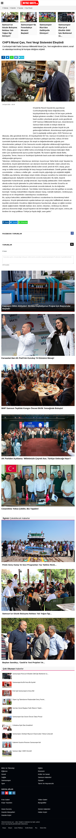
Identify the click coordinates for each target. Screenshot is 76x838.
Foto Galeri (5, 800)
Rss (36, 828)
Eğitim (40, 768)
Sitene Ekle (43, 828)
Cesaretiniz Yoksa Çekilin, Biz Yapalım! (20, 509)
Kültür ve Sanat (44, 774)
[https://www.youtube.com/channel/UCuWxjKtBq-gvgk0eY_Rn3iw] (6, 793)
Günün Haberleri (44, 809)
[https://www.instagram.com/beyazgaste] (13, 793)
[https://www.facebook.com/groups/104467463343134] (3, 793)
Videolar (5, 8)
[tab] (72, 233)
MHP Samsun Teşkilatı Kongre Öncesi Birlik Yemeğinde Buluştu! (32, 408)
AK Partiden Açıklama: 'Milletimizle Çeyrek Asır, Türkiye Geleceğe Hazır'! (36, 458)
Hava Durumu (6, 809)
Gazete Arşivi (6, 815)
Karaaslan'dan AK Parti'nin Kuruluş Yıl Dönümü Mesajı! (27, 358)
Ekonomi (41, 771)
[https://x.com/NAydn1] (10, 793)
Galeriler (13, 8)
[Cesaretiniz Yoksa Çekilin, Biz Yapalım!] (38, 485)
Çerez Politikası (18, 828)
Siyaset (40, 780)
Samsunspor (6, 780)
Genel (3, 774)
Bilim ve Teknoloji (7, 768)
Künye (4, 828)
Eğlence (4, 771)
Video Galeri (42, 800)
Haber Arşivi (42, 812)
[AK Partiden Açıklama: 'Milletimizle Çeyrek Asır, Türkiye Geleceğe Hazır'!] (38, 435)
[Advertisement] (16, 118)
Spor (3, 783)
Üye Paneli (28, 8)
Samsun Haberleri (44, 777)
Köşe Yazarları (6, 803)
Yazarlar (20, 8)
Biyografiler (42, 803)
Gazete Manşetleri (8, 812)
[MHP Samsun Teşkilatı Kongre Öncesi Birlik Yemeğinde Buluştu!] (38, 385)
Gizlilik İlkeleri (29, 828)
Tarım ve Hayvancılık (46, 783)
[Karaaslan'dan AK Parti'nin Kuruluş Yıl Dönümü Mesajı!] (38, 334)
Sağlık (3, 777)
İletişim (10, 828)
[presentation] (72, 233)
